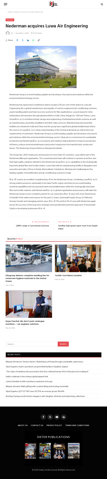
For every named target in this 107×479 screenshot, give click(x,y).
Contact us (37, 425)
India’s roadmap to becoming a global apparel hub (27, 376)
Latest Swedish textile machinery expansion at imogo (29, 381)
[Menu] (5, 4)
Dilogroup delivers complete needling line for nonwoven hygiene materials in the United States (27, 278)
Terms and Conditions (77, 425)
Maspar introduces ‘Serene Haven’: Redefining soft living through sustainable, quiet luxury (44, 362)
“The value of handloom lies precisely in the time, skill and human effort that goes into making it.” (47, 371)
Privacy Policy (54, 425)
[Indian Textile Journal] (53, 4)
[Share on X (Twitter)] (22, 40)
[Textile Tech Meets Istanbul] (78, 258)
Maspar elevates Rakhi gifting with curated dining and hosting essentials (37, 386)
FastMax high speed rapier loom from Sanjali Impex (77, 227)
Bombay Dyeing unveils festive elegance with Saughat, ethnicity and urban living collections (45, 396)
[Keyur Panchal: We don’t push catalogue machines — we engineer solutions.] (29, 304)
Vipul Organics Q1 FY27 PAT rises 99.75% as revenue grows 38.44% (35, 391)
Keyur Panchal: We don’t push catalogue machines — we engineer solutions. (25, 323)
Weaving (10, 20)
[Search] (101, 4)
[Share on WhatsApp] (33, 40)
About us (23, 425)
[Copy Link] (38, 40)
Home (10, 12)
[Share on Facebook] (17, 40)
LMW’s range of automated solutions (32, 225)
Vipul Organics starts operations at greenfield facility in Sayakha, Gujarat (37, 366)
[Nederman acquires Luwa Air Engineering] (46, 87)
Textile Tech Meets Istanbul (68, 275)
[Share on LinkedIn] (28, 40)
